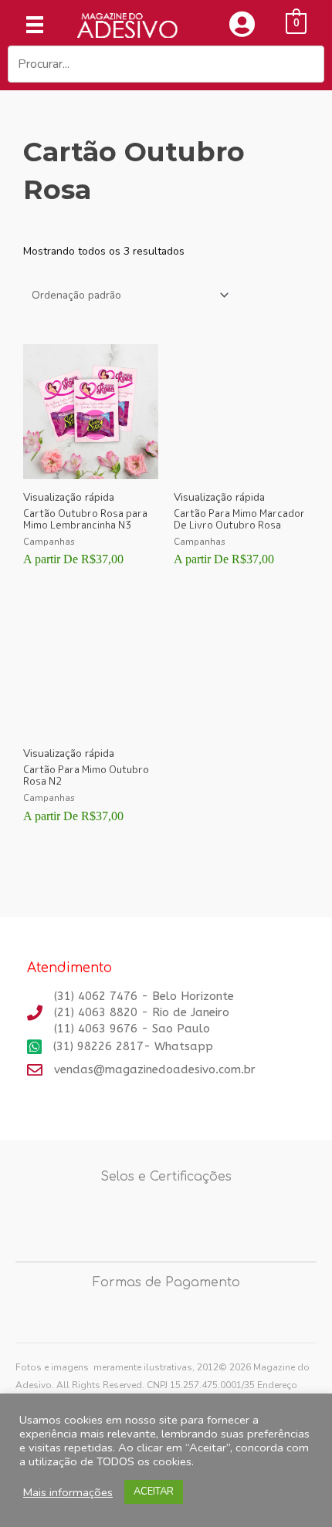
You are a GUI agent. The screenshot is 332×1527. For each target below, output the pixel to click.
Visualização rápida (68, 497)
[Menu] (34, 24)
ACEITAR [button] (154, 1491)
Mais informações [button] (68, 1492)
